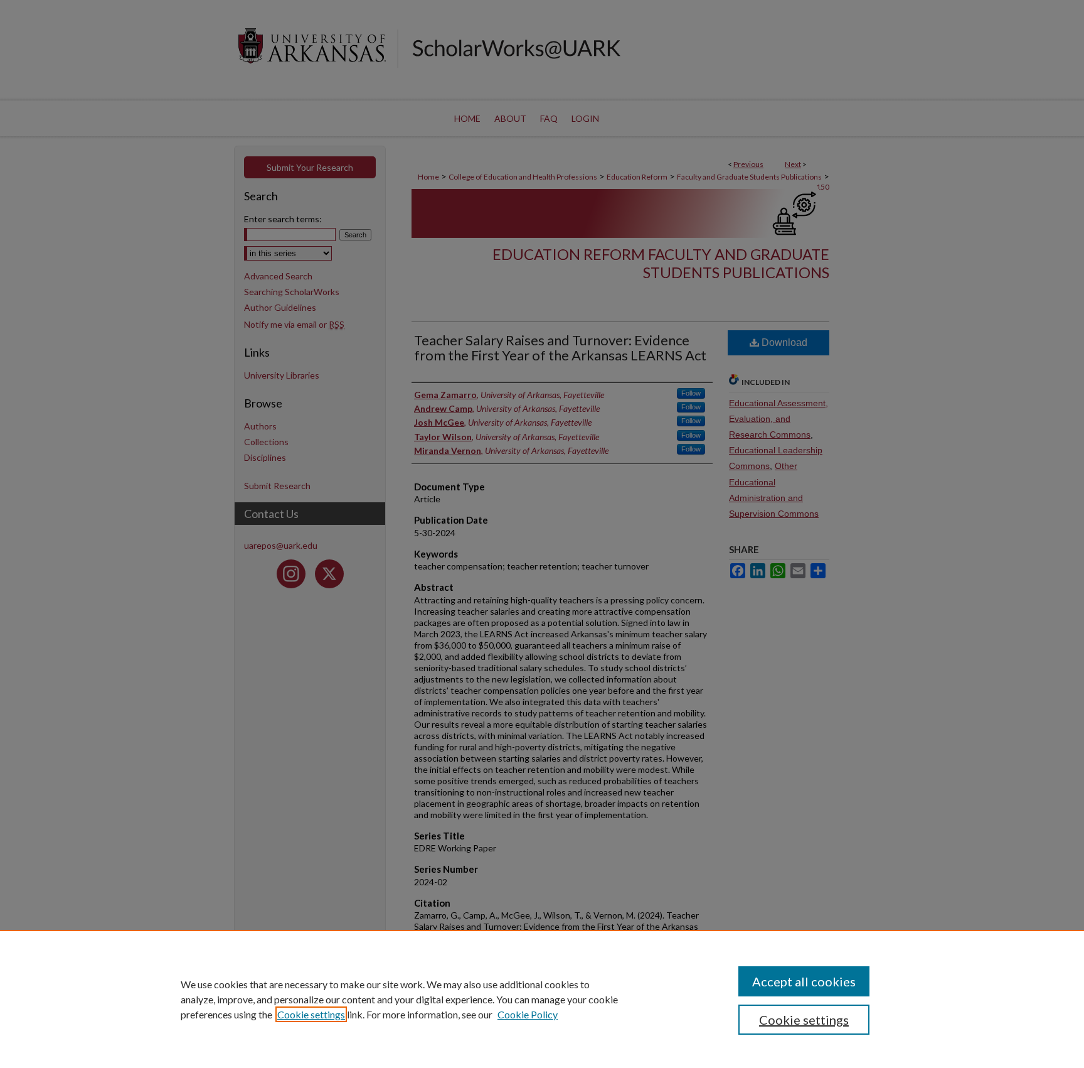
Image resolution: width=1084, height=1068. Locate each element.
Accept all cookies (804, 981)
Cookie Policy (527, 1014)
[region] (542, 999)
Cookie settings (311, 1014)
